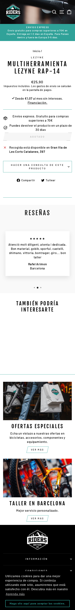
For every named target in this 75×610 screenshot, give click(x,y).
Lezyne (37, 57)
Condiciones (36, 570)
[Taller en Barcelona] (37, 478)
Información (36, 558)
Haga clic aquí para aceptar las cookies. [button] (37, 603)
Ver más (37, 449)
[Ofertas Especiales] (37, 401)
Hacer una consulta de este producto (37, 166)
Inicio (36, 51)
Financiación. (38, 102)
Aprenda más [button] (15, 594)
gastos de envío (47, 86)
